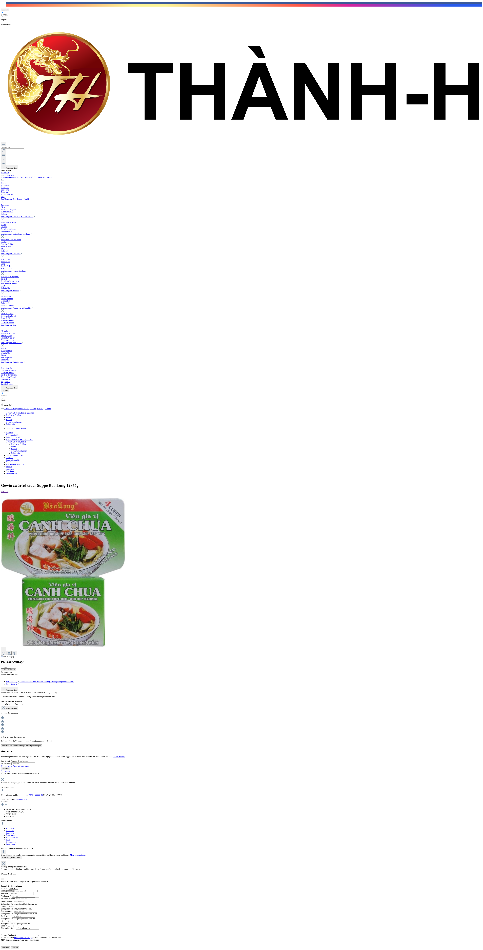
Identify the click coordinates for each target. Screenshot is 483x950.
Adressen (28, 177)
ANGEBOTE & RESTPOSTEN (19, 439)
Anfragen (48, 177)
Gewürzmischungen (19, 451)
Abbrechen (5, 771)
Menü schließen (11, 168)
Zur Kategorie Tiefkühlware (12, 362)
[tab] (40, 681)
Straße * (4, 906)
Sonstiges (10, 469)
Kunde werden (12, 837)
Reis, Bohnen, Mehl (14, 437)
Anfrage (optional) (8, 935)
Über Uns (10, 831)
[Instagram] (7, 5)
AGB (8, 840)
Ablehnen (5, 857)
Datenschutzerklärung (23, 938)
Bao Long (5, 492)
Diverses (9, 433)
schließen (5, 948)
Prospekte (10, 833)
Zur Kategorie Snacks (10, 325)
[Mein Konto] (3, 163)
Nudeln (9, 462)
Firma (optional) (7, 891)
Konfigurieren (16, 857)
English (4, 19)
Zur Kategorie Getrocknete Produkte (16, 234)
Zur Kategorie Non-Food (11, 343)
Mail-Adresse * (7, 901)
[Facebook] (7, 3)
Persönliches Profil (16, 177)
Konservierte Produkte (15, 464)
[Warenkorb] (2, 181)
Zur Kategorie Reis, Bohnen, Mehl (15, 199)
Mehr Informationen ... (79, 855)
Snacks (9, 467)
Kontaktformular (20, 799)
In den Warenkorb (8, 670)
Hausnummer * (7, 911)
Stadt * (4, 921)
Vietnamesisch (6, 24)
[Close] (3, 649)
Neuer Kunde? (119, 756)
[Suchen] (3, 151)
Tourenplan (10, 835)
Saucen (14, 449)
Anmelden (5, 173)
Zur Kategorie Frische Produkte (14, 271)
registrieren (9, 175)
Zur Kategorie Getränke (11, 253)
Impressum (10, 844)
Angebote (10, 828)
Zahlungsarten (38, 177)
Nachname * (6, 896)
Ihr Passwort (6, 763)
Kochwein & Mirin (18, 444)
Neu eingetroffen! (13, 435)
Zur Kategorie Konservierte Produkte (16, 308)
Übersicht (5, 177)
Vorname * (5, 893)
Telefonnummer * (8, 899)
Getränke (9, 458)
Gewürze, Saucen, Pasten (16, 442)
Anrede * (4, 888)
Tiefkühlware (11, 473)
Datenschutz (11, 842)
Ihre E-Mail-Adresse (9, 761)
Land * (4, 926)
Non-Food (10, 471)
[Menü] (3, 144)
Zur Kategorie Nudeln (10, 290)
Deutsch (4, 15)
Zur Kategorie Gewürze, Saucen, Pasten (17, 216)
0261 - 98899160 (36, 795)
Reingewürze (16, 453)
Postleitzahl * (6, 916)
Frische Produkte (12, 460)
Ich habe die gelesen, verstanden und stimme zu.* (32, 938)
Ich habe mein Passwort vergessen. (15, 766)
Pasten (13, 446)
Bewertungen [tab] (11, 684)
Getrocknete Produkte (14, 455)
